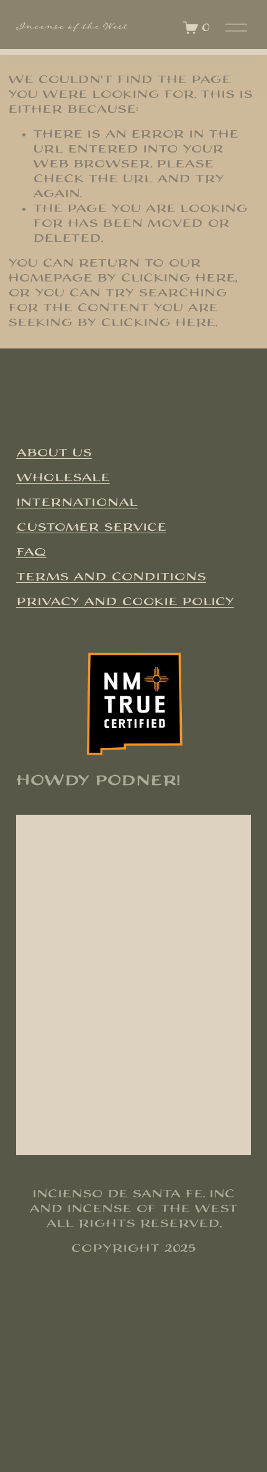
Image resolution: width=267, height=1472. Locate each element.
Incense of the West (71, 27)
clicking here (177, 278)
